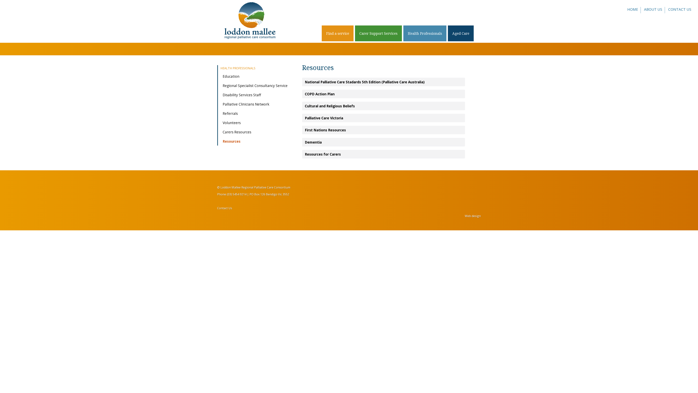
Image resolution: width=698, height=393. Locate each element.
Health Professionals (425, 33)
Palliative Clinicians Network (246, 104)
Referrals (230, 113)
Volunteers (232, 122)
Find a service (337, 33)
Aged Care (460, 33)
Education (231, 76)
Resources (231, 141)
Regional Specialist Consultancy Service (255, 85)
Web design (473, 216)
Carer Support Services (378, 33)
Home (632, 9)
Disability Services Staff (242, 94)
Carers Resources (237, 132)
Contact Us (679, 9)
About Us (653, 9)
